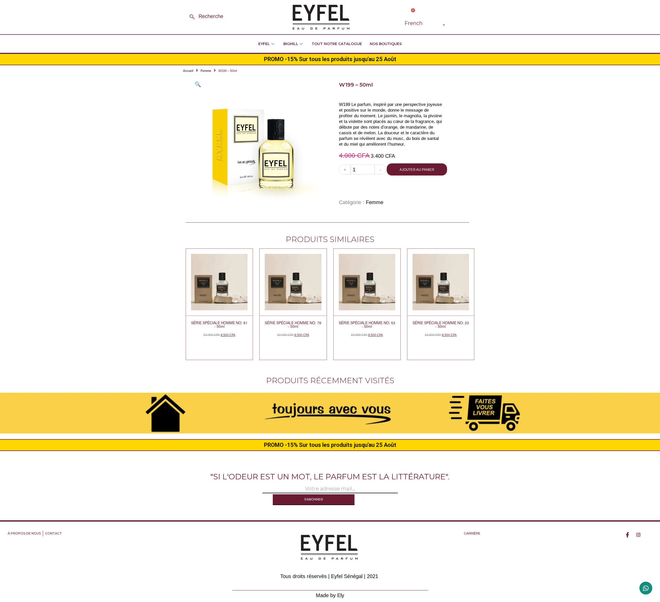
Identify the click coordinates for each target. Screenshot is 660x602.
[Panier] (411, 13)
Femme (206, 71)
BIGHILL (290, 43)
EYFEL (264, 43)
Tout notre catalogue (337, 43)
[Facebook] (627, 534)
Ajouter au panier (417, 170)
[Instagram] (638, 534)
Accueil (188, 71)
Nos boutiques (386, 43)
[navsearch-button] (192, 17)
